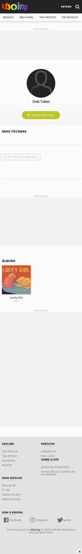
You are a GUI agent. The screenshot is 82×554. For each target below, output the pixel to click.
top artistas (47, 17)
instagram (41, 520)
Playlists (7, 465)
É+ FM (6, 490)
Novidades (8, 460)
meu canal (26, 17)
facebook (15, 520)
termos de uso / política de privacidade (58, 473)
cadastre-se (48, 451)
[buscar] (77, 6)
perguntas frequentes (55, 467)
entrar (66, 6)
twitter (67, 520)
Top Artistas (9, 456)
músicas (8, 17)
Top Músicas (10, 451)
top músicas (70, 17)
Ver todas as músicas (22, 157)
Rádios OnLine (11, 499)
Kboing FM (8, 485)
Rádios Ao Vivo (11, 494)
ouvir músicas (42, 115)
